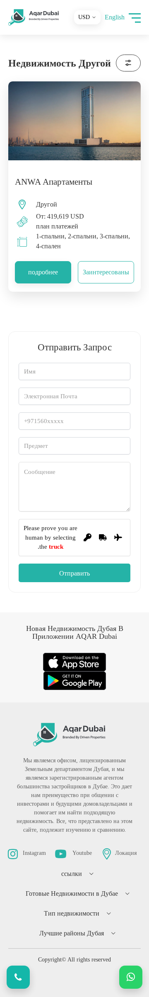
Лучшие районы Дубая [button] (71, 933)
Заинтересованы (106, 272)
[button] (135, 17)
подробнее (43, 272)
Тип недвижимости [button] (71, 913)
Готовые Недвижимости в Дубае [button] (72, 893)
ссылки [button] (71, 873)
